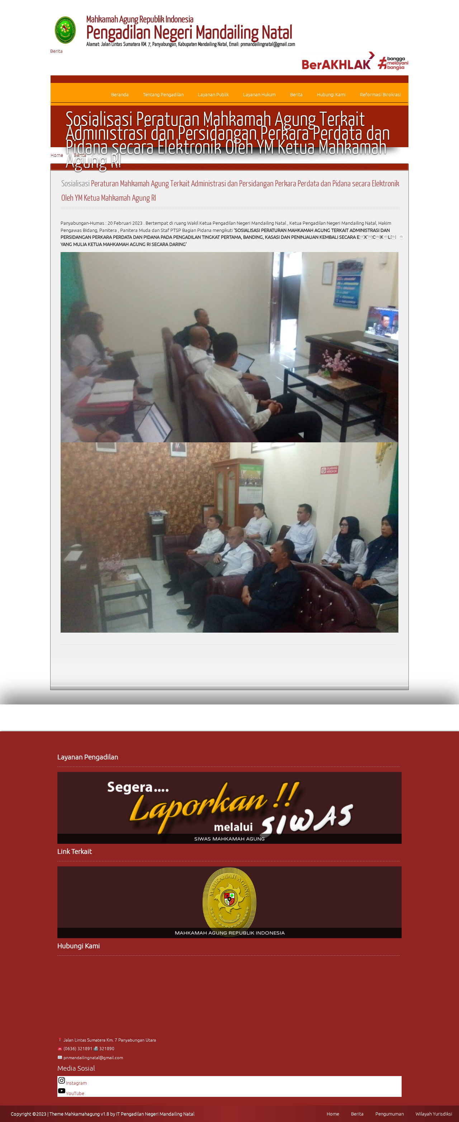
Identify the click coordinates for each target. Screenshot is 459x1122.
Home (57, 155)
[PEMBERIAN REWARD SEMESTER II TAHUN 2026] (393, 237)
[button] (229, 808)
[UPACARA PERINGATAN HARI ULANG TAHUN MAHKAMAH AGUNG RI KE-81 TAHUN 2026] (362, 237)
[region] (229, 808)
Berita (56, 51)
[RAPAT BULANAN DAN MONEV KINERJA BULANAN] (401, 237)
